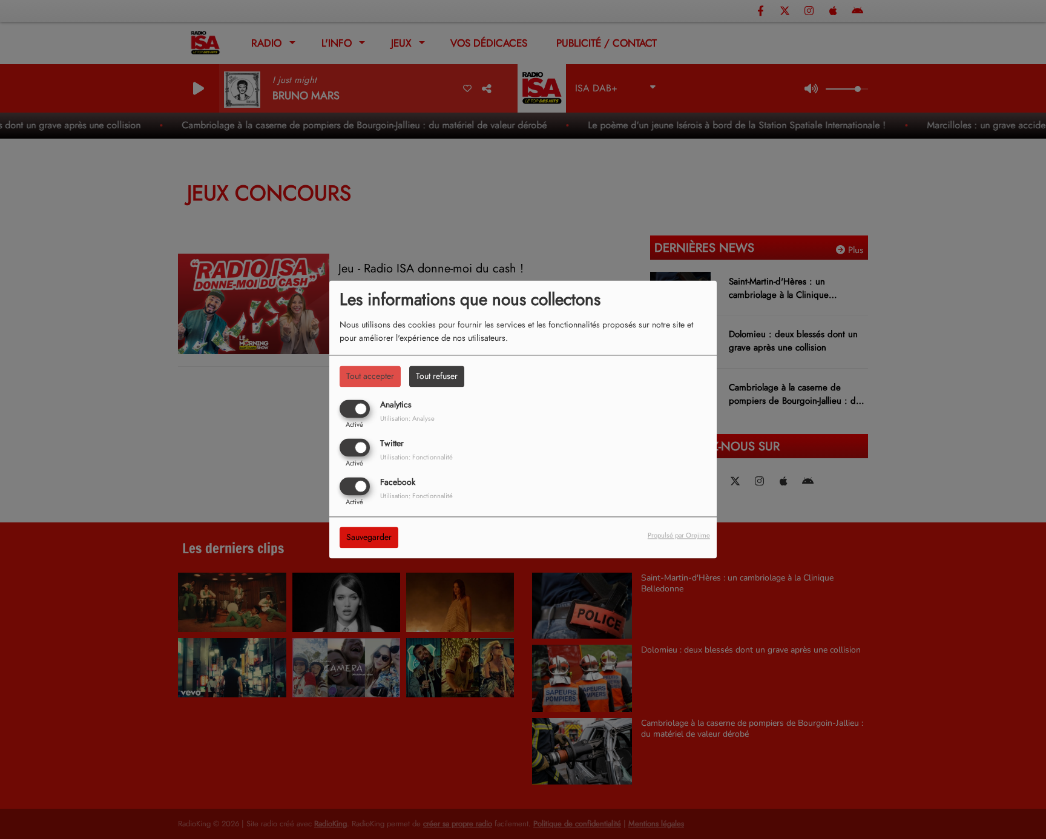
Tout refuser (437, 376)
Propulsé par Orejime (679, 536)
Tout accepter (370, 376)
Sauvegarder (369, 537)
